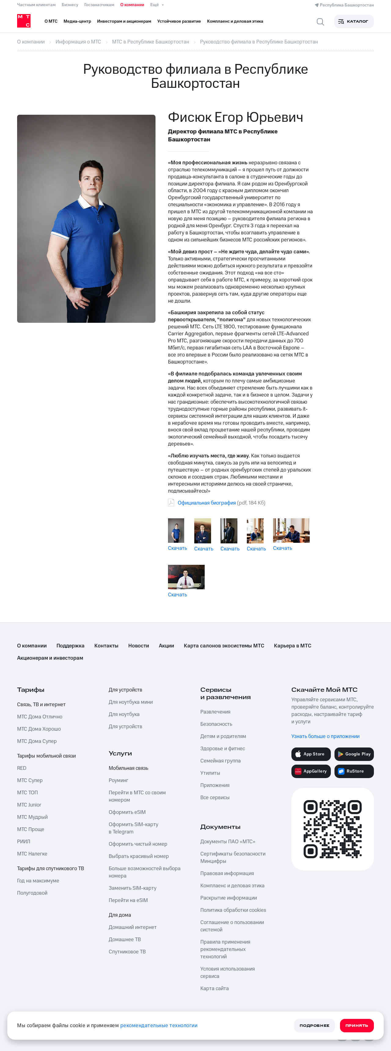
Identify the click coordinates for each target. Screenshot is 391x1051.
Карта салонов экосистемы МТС (224, 646)
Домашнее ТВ (125, 939)
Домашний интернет (133, 927)
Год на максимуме (38, 881)
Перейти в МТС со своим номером (137, 796)
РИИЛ (23, 841)
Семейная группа (220, 761)
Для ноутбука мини (131, 702)
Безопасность (216, 724)
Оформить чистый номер (138, 844)
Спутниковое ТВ (127, 952)
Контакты (106, 646)
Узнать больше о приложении (325, 736)
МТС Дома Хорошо (39, 729)
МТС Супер (30, 780)
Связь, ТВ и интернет (41, 704)
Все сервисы (215, 797)
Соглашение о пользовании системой (232, 926)
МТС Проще (30, 829)
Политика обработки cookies (233, 910)
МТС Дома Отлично (39, 717)
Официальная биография (207, 503)
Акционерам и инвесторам (50, 658)
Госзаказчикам (99, 5)
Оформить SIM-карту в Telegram (133, 828)
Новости (138, 646)
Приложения (214, 785)
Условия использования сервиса (227, 972)
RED (21, 768)
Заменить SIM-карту (132, 888)
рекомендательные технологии (159, 1025)
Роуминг (118, 780)
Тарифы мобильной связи (46, 756)
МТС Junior (29, 805)
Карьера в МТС (292, 646)
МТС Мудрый (32, 817)
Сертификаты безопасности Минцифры (232, 857)
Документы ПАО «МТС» (227, 841)
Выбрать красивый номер (139, 856)
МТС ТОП (27, 792)
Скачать (177, 548)
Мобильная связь (128, 768)
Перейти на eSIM (128, 900)
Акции (166, 646)
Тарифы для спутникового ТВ (50, 868)
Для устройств (125, 690)
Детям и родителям (223, 736)
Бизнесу (70, 5)
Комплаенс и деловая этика (232, 885)
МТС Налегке (32, 854)
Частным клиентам (36, 5)
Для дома (120, 915)
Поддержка (71, 646)
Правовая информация (227, 873)
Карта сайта (214, 988)
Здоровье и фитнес (222, 748)
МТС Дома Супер (37, 741)
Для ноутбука (124, 714)
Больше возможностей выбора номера (145, 872)
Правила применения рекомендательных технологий (225, 949)
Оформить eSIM (127, 812)
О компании (132, 5)
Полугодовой (32, 893)
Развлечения (215, 712)
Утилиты (210, 773)
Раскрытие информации (228, 898)
